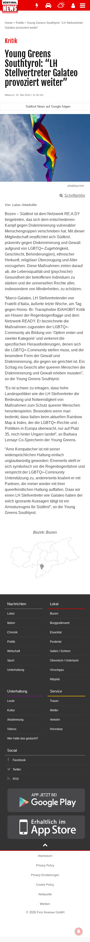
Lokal (10, 613)
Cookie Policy (45, 884)
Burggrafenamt (59, 623)
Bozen (54, 613)
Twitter (17, 769)
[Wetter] (61, 6)
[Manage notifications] (79, 931)
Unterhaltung (15, 670)
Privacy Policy (45, 865)
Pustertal (55, 641)
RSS (16, 779)
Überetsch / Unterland (64, 660)
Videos (11, 729)
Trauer (54, 701)
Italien (11, 623)
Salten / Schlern (60, 651)
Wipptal (55, 679)
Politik (20, 23)
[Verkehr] (48, 6)
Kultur (11, 710)
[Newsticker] (36, 6)
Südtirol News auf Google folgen (48, 106)
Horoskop (56, 729)
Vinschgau (57, 670)
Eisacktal (56, 632)
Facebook (19, 760)
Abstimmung (15, 719)
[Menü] (85, 5)
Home (9, 23)
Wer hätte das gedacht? (22, 738)
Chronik (12, 632)
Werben (45, 904)
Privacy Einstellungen (45, 875)
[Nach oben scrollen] (45, 845)
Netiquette (45, 894)
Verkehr (55, 719)
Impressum (45, 855)
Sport (10, 660)
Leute (11, 701)
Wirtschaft (13, 651)
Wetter (54, 710)
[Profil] (73, 6)
